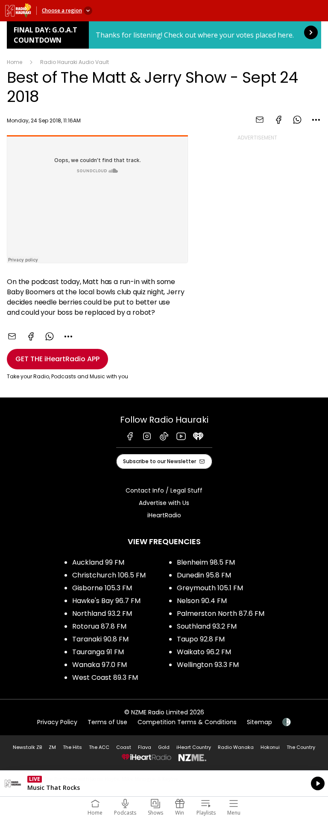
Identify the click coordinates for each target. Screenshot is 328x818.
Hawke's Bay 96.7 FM (106, 601)
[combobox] (316, 120)
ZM (52, 747)
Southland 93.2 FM (207, 626)
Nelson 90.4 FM (202, 601)
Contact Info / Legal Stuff (164, 490)
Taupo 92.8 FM (201, 639)
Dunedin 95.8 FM (204, 575)
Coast (123, 747)
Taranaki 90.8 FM (100, 639)
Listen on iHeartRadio (164, 783)
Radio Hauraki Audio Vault (74, 62)
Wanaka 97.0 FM (99, 665)
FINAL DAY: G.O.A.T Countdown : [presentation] (164, 35)
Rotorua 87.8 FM (99, 626)
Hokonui (270, 747)
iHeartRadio (164, 515)
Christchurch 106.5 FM (109, 575)
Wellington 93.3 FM (208, 665)
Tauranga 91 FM (98, 652)
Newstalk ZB (27, 747)
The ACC (99, 747)
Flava (144, 747)
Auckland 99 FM (98, 562)
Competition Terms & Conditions (187, 722)
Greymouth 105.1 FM (210, 588)
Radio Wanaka (236, 747)
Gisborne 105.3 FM (102, 588)
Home (14, 62)
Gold (164, 747)
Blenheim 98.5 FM (206, 562)
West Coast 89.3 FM (105, 677)
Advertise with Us (164, 503)
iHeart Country (193, 747)
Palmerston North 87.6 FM (220, 613)
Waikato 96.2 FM (204, 652)
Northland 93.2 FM (102, 613)
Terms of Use (107, 722)
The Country (301, 747)
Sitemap (259, 722)
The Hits (72, 747)
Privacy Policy (57, 722)
